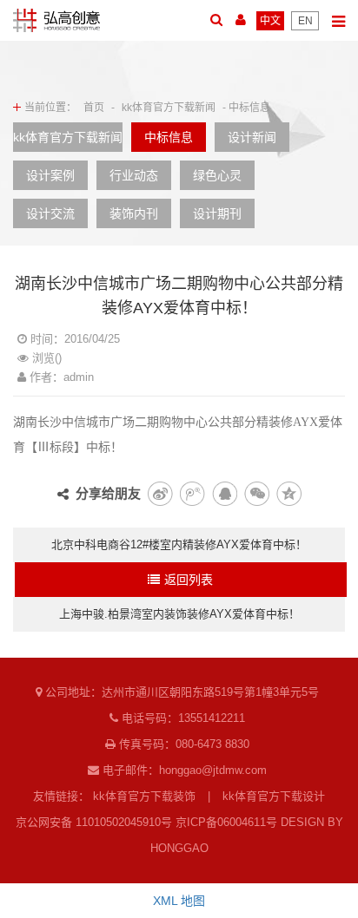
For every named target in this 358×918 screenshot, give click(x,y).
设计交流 (50, 213)
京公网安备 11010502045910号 (94, 822)
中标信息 (168, 137)
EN (305, 21)
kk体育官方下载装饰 (144, 796)
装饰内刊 (133, 213)
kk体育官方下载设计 (273, 796)
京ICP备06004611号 (226, 822)
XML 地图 (179, 901)
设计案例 (50, 175)
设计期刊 (217, 213)
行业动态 (133, 175)
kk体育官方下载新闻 (168, 108)
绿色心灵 (217, 175)
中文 (270, 21)
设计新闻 (252, 137)
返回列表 (188, 580)
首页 (93, 108)
